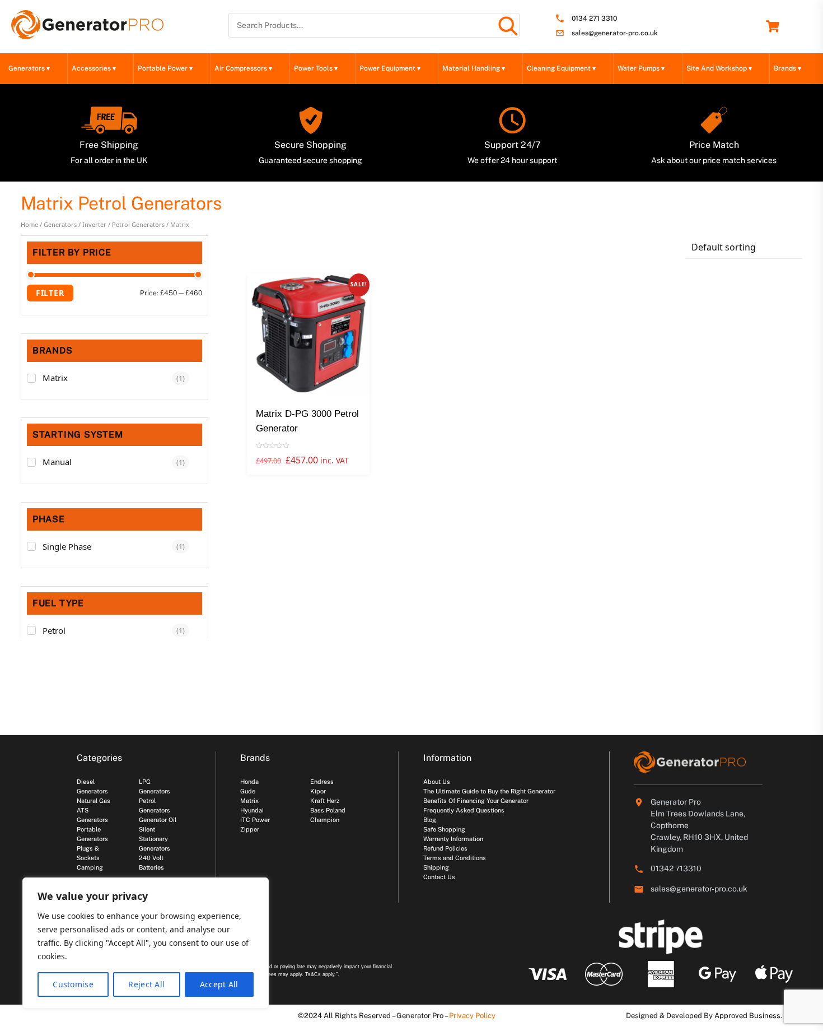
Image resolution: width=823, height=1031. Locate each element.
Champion (324, 819)
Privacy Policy (472, 1015)
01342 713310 (676, 868)
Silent (147, 829)
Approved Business (747, 1015)
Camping (90, 867)
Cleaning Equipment (561, 68)
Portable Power (165, 68)
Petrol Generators (138, 224)
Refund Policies (445, 848)
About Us (436, 781)
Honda (249, 781)
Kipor (318, 791)
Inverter (94, 224)
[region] (145, 943)
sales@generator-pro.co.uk (615, 33)
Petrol (54, 630)
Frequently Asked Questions (463, 810)
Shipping (436, 867)
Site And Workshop (719, 68)
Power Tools (316, 68)
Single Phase (67, 546)
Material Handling (473, 68)
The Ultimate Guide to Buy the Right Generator (489, 791)
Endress (322, 781)
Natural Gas (93, 800)
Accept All (219, 984)
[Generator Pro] (87, 34)
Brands (787, 68)
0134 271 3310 (594, 18)
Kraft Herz (324, 800)
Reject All (146, 984)
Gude (247, 791)
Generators (29, 68)
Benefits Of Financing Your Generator (476, 800)
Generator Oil (157, 819)
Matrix (55, 377)
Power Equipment (389, 68)
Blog (429, 819)
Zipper (249, 829)
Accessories (94, 68)
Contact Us (439, 877)
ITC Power (255, 819)
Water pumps (641, 68)
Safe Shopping (444, 829)
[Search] (507, 25)
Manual (57, 461)
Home (29, 224)
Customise (73, 984)
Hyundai (252, 810)
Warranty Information (453, 838)
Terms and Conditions (454, 857)
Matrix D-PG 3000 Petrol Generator (307, 421)
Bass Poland (327, 810)
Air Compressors (243, 68)
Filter (50, 292)
